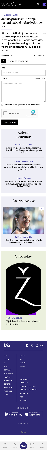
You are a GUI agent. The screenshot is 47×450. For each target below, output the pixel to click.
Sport (6, 359)
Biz (5, 363)
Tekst (4, 78)
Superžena (8, 380)
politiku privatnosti (20, 105)
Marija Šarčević (14, 318)
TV (21, 359)
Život (6, 366)
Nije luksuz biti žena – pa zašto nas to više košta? (23, 323)
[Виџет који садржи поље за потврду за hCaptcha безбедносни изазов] (19, 113)
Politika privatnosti (28, 390)
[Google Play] (13, 414)
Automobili (8, 391)
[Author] (23, 289)
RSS (21, 397)
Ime (3, 68)
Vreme (22, 366)
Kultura (7, 377)
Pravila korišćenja (28, 386)
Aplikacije (24, 393)
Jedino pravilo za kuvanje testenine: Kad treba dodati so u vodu (22, 22)
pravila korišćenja (34, 105)
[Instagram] (37, 345)
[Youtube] (41, 345)
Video (22, 356)
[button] (20, 244)
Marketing (24, 379)
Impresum (24, 383)
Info (5, 356)
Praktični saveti (9, 15)
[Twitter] (32, 345)
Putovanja (8, 373)
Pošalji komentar (10, 122)
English (23, 363)
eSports (7, 384)
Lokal (6, 395)
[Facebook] (27, 345)
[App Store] (33, 414)
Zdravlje (7, 370)
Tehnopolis (8, 388)
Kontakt (23, 400)
